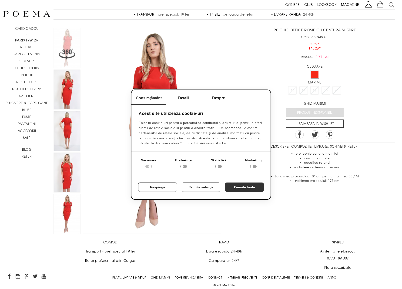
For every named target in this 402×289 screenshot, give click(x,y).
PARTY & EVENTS (26, 54)
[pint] (27, 277)
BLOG (26, 149)
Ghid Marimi (160, 277)
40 (326, 91)
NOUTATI (27, 47)
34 (293, 91)
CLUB (308, 5)
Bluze (27, 110)
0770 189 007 (338, 258)
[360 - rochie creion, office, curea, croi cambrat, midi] (67, 215)
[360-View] (67, 49)
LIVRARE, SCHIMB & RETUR (336, 146)
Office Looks (27, 68)
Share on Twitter (315, 134)
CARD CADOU (27, 28)
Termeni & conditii (308, 277)
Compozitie (301, 146)
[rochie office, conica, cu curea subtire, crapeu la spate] (67, 132)
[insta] (18, 277)
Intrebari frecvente (242, 277)
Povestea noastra (189, 277)
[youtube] (44, 277)
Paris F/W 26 (26, 40)
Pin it (330, 134)
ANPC (332, 277)
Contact (215, 277)
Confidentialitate (276, 277)
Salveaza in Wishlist (316, 124)
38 (315, 91)
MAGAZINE (350, 5)
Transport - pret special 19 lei (110, 251)
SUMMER (27, 61)
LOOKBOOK (326, 5)
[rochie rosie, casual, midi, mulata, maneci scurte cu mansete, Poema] (67, 90)
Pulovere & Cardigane (27, 103)
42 (337, 91)
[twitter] (35, 277)
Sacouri (26, 96)
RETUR (27, 156)
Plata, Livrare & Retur (129, 277)
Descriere (280, 146)
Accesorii (27, 131)
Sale (27, 138)
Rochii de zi (26, 82)
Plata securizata (338, 267)
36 (303, 91)
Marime (315, 82)
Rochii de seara (26, 89)
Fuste (26, 117)
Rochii (27, 75)
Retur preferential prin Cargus (110, 260)
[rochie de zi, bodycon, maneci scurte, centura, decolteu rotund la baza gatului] (67, 173)
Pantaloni (27, 124)
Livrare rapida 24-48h (224, 251)
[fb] (9, 277)
